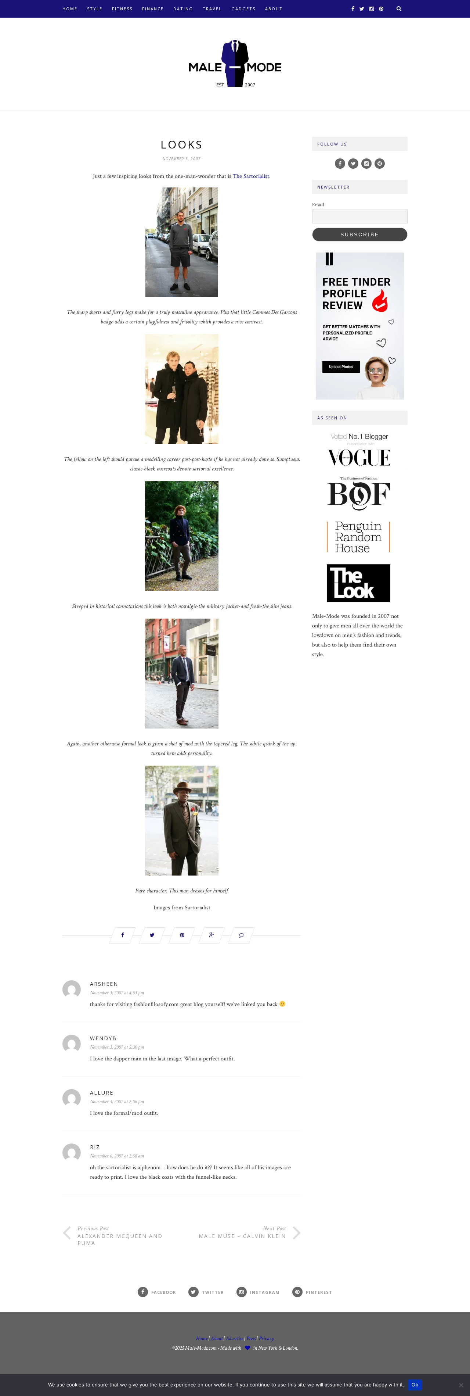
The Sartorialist (251, 176)
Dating (183, 8)
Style (94, 8)
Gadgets (243, 8)
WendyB (103, 1038)
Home (69, 8)
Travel (212, 8)
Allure (101, 1092)
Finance (153, 8)
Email (318, 204)
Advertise (234, 1338)
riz (95, 1146)
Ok (415, 1385)
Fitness (122, 8)
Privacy (266, 1338)
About (274, 8)
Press (251, 1338)
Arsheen (104, 983)
